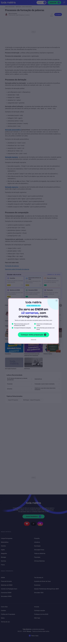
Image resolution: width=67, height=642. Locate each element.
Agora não (33, 339)
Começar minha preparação (32, 335)
